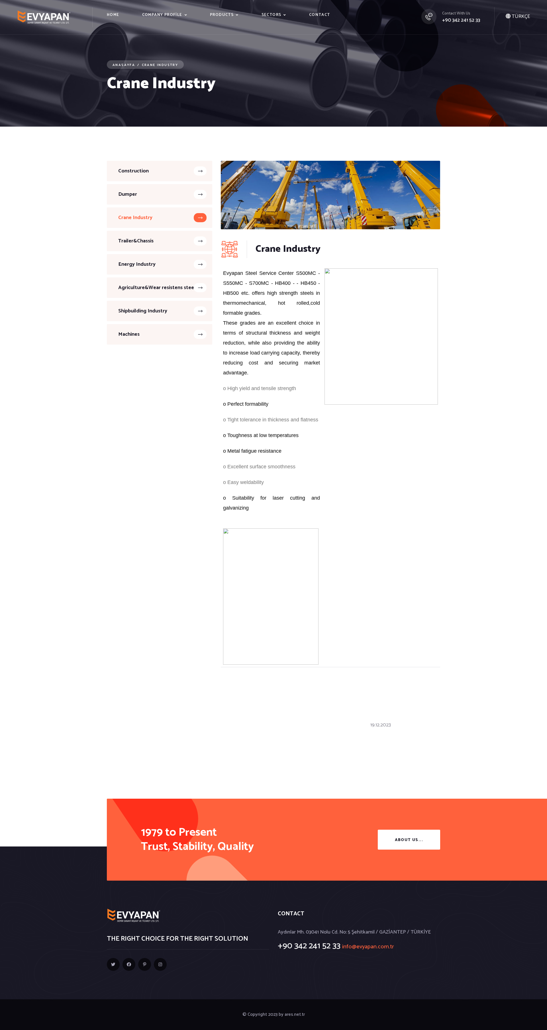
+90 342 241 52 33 (461, 20)
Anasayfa (124, 65)
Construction (133, 171)
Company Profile (162, 15)
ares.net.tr (295, 1014)
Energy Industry (137, 264)
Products (222, 15)
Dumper (127, 194)
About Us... (409, 840)
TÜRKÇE (520, 16)
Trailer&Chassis (136, 241)
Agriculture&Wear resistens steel (156, 287)
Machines (129, 334)
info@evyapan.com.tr (368, 946)
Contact (319, 15)
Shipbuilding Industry (142, 311)
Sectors (271, 15)
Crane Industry (135, 217)
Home (113, 15)
